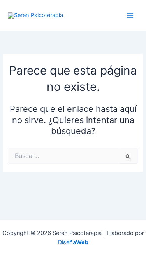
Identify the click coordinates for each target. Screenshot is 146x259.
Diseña (73, 242)
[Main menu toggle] (130, 15)
